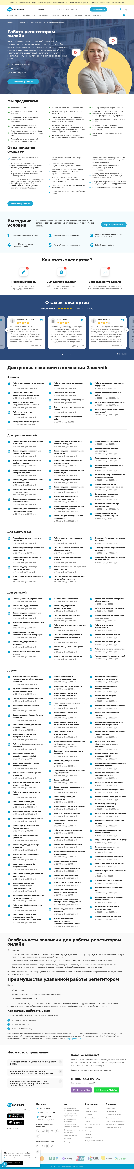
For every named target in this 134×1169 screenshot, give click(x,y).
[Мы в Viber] (47, 1131)
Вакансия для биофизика (66, 875)
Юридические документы (94, 1141)
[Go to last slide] (7, 330)
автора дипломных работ (76, 1039)
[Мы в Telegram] (38, 1131)
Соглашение (8, 1158)
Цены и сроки (13, 15)
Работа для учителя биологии (68, 656)
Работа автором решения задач (69, 400)
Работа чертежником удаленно (109, 790)
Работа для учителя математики (110, 649)
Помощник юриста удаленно (108, 880)
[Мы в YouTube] (47, 1146)
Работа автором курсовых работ (110, 402)
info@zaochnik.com (47, 1112)
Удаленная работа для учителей (110, 656)
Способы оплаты (28, 15)
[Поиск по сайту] (124, 15)
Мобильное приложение (115, 1124)
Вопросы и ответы (112, 1118)
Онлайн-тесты (111, 1111)
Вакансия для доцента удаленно (110, 705)
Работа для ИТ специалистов (67, 883)
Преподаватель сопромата (107, 441)
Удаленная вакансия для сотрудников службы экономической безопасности (27, 917)
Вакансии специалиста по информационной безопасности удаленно (28, 679)
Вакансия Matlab (61, 780)
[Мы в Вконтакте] (43, 1131)
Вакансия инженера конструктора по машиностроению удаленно (67, 921)
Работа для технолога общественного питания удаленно (106, 743)
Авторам (88, 1134)
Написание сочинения (64, 393)
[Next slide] (126, 330)
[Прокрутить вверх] (129, 1160)
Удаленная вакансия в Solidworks (69, 806)
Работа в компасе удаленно (67, 813)
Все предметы (69, 1142)
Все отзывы (122, 354)
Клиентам (40, 9)
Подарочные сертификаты (115, 1121)
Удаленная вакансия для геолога (110, 797)
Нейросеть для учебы (114, 1128)
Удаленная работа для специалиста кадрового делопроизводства (24, 885)
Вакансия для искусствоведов (68, 837)
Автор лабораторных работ (26, 422)
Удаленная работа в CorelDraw (27, 811)
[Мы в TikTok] (52, 1146)
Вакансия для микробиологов (68, 844)
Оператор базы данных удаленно (28, 698)
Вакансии (88, 1128)
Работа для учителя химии (107, 635)
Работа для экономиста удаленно (110, 813)
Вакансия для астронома (65, 861)
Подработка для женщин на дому (110, 840)
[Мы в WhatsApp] (52, 1131)
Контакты (97, 15)
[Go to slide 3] (66, 354)
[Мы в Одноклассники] (43, 1146)
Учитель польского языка (66, 599)
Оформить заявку (98, 9)
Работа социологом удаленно (109, 782)
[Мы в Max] (57, 1131)
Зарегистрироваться (23, 81)
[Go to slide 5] (70, 354)
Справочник (77, 15)
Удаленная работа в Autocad (108, 916)
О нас (87, 1108)
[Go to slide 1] (62, 354)
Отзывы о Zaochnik (92, 1118)
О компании (43, 15)
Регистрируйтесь (23, 281)
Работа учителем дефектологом (28, 599)
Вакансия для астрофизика (67, 868)
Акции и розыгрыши (92, 1124)
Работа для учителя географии (109, 608)
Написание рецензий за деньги (109, 864)
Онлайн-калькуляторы (114, 1115)
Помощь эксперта (70, 1135)
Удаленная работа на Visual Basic (28, 818)
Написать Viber (83, 1090)
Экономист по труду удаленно (68, 686)
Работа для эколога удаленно (68, 830)
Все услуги (67, 1139)
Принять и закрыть (13, 1163)
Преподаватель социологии (108, 458)
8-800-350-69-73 (85, 1079)
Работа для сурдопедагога (25, 606)
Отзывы (65, 15)
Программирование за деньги (109, 857)
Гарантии (55, 15)
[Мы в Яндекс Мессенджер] (38, 1136)
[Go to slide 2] (64, 354)
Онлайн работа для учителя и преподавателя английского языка (68, 637)
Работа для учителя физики (108, 642)
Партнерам (89, 1131)
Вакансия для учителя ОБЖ (67, 480)
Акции (87, 15)
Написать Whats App (108, 1090)
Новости (88, 1121)
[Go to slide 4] (68, 354)
